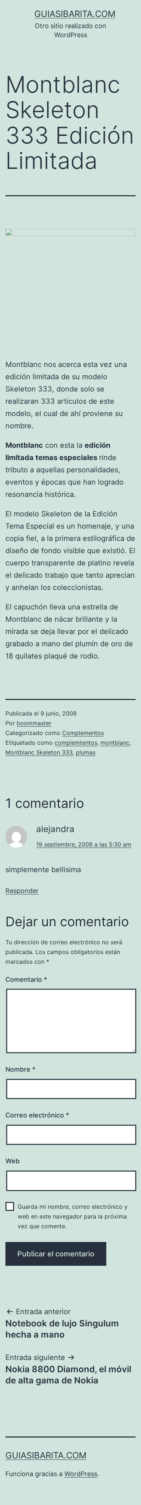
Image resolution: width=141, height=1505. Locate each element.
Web (12, 1161)
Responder (22, 890)
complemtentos (76, 742)
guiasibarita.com (74, 14)
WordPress (80, 1474)
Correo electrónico (37, 1115)
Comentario (26, 979)
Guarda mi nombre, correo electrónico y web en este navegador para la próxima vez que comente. (73, 1216)
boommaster (34, 723)
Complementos (83, 732)
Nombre (20, 1069)
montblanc (115, 742)
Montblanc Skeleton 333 (39, 752)
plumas (85, 752)
